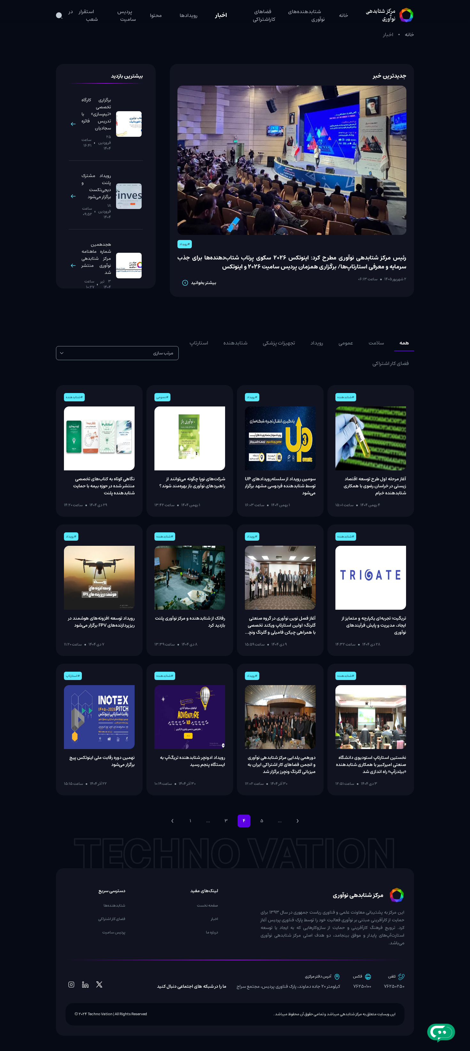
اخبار (221, 15)
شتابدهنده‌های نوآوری (306, 15)
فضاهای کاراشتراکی (264, 15)
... (208, 821)
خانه (343, 15)
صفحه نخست (207, 905)
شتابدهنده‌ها (114, 905)
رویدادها (189, 15)
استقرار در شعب (83, 15)
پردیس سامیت (126, 15)
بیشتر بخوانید (203, 283)
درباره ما (212, 932)
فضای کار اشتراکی (111, 919)
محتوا (156, 15)
